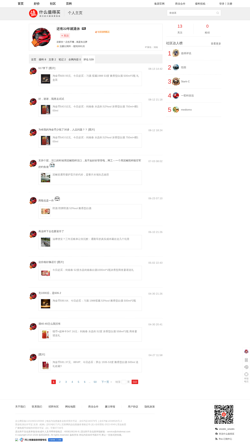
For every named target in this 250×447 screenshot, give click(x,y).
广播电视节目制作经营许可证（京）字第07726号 (39, 428)
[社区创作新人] (102, 32)
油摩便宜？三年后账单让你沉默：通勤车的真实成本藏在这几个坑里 (91, 238)
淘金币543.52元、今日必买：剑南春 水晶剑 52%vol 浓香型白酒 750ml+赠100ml (95, 108)
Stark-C (185, 81)
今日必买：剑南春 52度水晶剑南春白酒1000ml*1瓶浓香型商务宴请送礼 (93, 269)
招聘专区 (53, 406)
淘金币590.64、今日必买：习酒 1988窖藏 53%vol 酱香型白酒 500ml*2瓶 (94, 300)
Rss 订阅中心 (225, 439)
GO (135, 381)
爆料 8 (42, 59)
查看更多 (216, 43)
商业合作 (180, 3)
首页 (21, 3)
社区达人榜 (193, 43)
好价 (37, 3)
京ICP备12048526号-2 (110, 421)
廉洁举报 (110, 406)
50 (95, 381)
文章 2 (52, 59)
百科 (69, 3)
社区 (53, 3)
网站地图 (70, 406)
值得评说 (186, 53)
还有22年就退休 (68, 29)
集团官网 (159, 3)
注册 (229, 3)
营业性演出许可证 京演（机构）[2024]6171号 (37, 424)
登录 (221, 3)
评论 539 (88, 59)
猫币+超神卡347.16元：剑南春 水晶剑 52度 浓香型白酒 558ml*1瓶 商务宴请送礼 (95, 333)
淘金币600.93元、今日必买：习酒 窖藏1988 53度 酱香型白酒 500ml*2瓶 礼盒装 (96, 77)
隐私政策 (150, 406)
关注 (65, 35)
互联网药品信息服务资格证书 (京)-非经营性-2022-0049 (89, 424)
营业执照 (121, 424)
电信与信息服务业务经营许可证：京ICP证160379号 (71, 421)
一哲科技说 (187, 95)
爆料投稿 (200, 3)
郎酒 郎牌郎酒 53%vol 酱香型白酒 (72, 208)
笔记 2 (62, 59)
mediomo (186, 109)
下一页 (105, 381)
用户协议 (133, 406)
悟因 (183, 67)
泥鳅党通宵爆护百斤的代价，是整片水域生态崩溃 (81, 174)
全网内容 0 (74, 59)
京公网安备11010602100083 (29, 421)
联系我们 (37, 406)
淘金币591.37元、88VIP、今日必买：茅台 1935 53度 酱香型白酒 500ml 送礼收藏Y (95, 364)
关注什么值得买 (226, 434)
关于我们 (20, 406)
